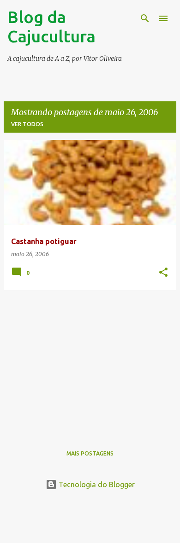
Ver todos (27, 124)
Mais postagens (90, 453)
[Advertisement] (90, 362)
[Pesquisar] (144, 18)
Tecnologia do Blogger (96, 484)
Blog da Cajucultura (51, 26)
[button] (163, 273)
